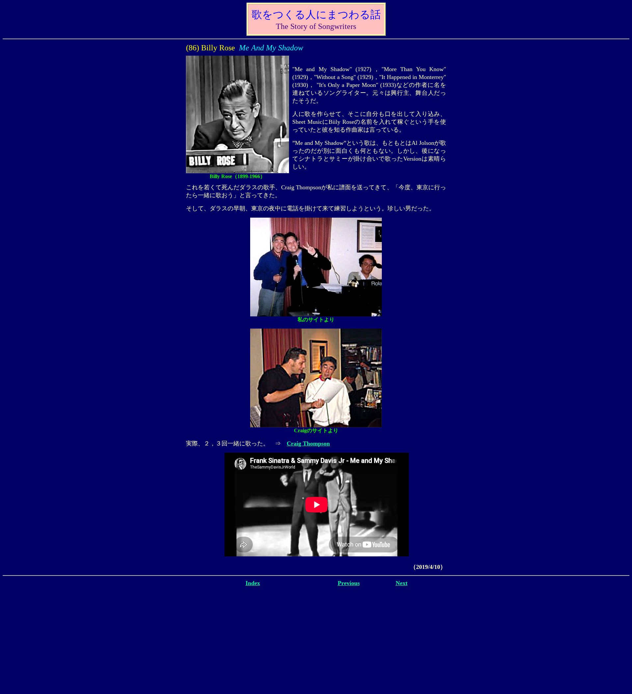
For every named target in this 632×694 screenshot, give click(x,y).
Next (402, 583)
